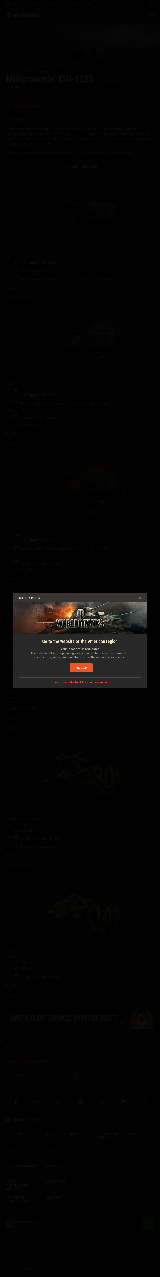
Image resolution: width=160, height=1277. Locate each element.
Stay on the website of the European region (80, 682)
